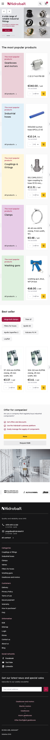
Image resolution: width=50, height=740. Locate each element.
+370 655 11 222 (11, 525)
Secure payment (8, 600)
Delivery (5, 587)
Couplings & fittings (9, 552)
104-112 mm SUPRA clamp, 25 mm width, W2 (36, 373)
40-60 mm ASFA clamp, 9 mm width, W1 (36, 231)
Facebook (9, 658)
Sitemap (5, 627)
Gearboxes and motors (11, 577)
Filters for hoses (8, 569)
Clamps (9, 214)
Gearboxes (25, 711)
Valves (4, 565)
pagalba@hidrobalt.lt (14, 531)
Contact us (6, 639)
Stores (4, 635)
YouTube (9, 662)
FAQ (3, 612)
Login (4, 631)
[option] (25, 22)
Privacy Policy (7, 592)
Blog (3, 648)
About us (5, 644)
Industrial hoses (8, 556)
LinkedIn (9, 666)
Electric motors (25, 706)
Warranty (5, 604)
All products (11, 94)
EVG (9, 734)
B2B (3, 623)
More (25, 436)
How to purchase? (9, 608)
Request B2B (25, 443)
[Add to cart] (43, 93)
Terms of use (7, 596)
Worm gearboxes (25, 715)
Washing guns (12, 265)
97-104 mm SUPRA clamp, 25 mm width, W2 (12, 373)
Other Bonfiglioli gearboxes (25, 720)
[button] (4, 11)
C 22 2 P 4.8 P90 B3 (36, 76)
